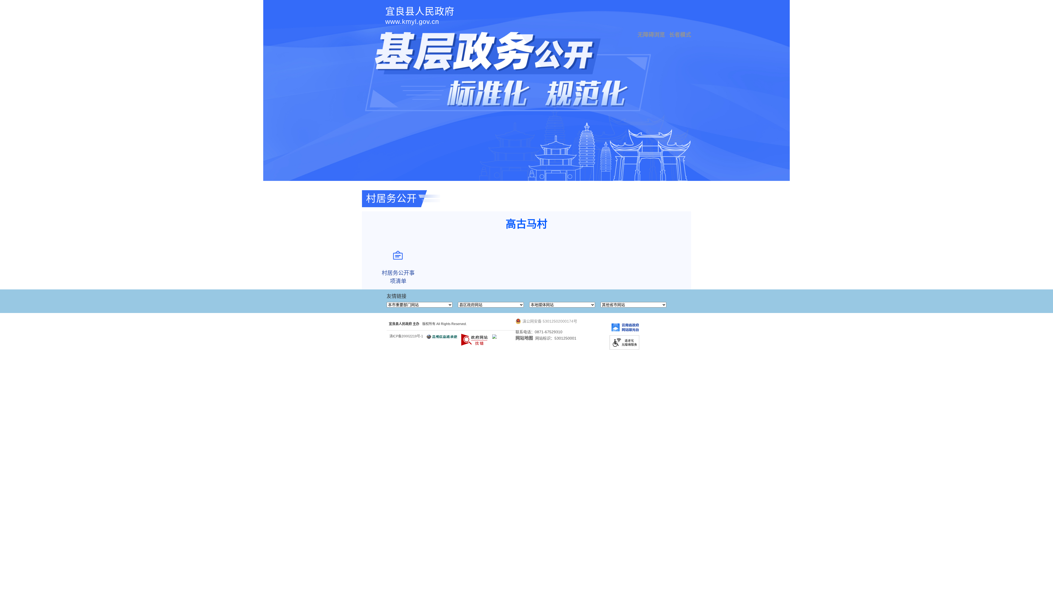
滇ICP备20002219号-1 (406, 336)
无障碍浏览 (651, 35)
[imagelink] (494, 336)
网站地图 (524, 338)
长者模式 (680, 35)
